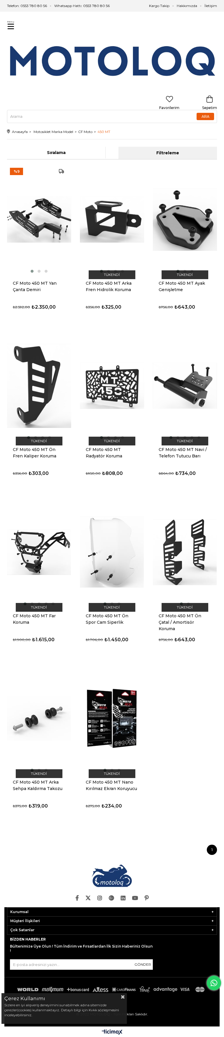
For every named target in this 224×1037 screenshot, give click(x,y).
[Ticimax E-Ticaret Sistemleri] (112, 1032)
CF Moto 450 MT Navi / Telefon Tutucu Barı (183, 453)
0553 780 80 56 (96, 6)
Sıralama (56, 152)
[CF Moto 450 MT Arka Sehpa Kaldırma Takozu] (39, 718)
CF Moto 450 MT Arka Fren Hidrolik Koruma (109, 286)
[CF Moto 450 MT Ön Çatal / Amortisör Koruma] (185, 552)
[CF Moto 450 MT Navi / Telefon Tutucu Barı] (185, 385)
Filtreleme (167, 152)
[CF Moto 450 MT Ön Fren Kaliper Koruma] (39, 385)
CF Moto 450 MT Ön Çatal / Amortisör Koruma (180, 622)
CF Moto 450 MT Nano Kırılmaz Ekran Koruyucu (111, 785)
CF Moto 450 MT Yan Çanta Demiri (35, 286)
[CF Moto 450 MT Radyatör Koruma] (112, 385)
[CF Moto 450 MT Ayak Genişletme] (185, 219)
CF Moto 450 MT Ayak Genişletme (182, 286)
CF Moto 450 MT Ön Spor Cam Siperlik (107, 619)
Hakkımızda (187, 6)
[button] (32, 271)
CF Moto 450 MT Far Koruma (34, 619)
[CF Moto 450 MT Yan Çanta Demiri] (39, 219)
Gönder (142, 964)
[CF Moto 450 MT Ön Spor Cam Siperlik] (112, 552)
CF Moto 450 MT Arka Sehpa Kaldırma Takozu (37, 785)
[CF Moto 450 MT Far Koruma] (39, 552)
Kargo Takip (159, 6)
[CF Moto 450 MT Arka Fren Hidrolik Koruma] (112, 219)
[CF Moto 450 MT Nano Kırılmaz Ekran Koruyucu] (112, 718)
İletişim (210, 6)
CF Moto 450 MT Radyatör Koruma (104, 453)
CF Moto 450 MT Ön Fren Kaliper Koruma (34, 453)
